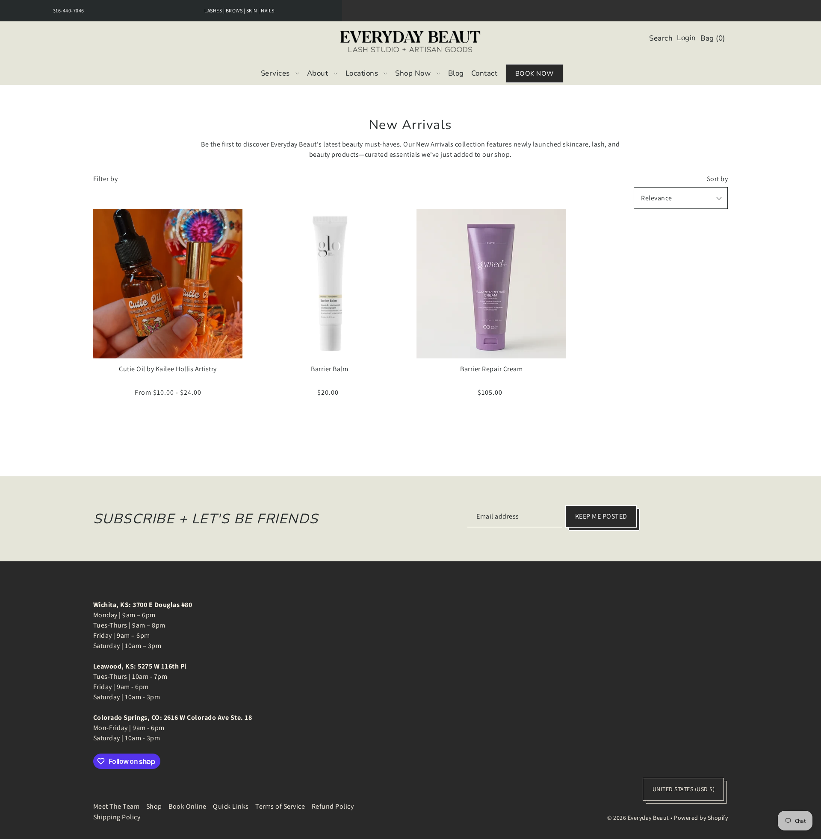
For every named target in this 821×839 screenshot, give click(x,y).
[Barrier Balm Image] (330, 283)
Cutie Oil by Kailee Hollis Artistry (168, 368)
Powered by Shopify (701, 817)
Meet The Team (116, 806)
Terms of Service (280, 806)
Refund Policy (333, 806)
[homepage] (410, 41)
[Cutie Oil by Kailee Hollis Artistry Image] (168, 283)
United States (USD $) (684, 789)
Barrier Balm (329, 368)
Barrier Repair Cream (491, 368)
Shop (154, 806)
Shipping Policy (117, 817)
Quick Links (231, 806)
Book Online (187, 806)
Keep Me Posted (601, 516)
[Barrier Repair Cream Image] (491, 283)
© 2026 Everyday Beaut (638, 817)
